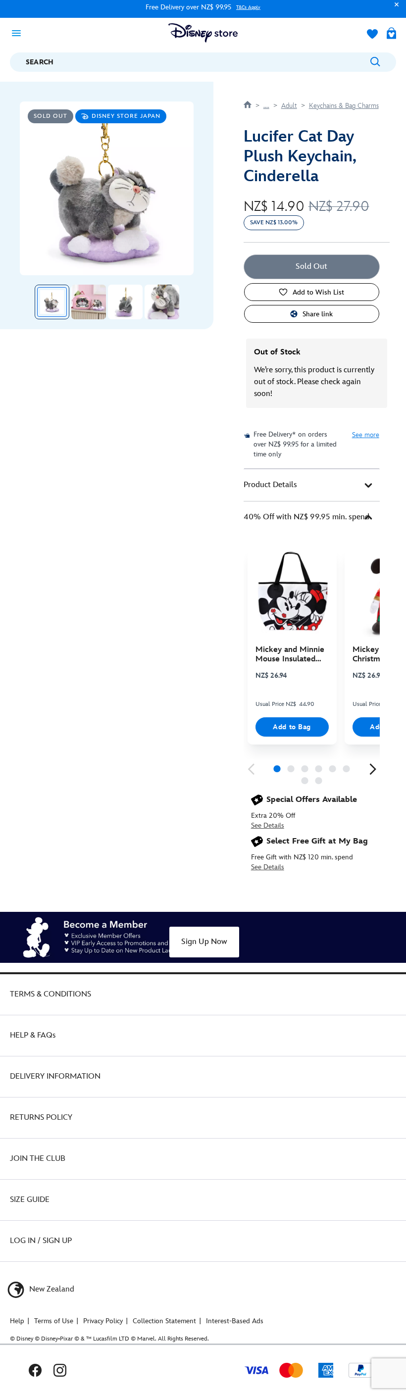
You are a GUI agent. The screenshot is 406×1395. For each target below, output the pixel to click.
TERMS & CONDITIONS (50, 994)
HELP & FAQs (32, 1035)
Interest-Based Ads (234, 1321)
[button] (394, 9)
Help (17, 1321)
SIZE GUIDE (30, 1199)
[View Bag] (391, 34)
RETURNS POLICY (41, 1117)
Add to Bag (292, 727)
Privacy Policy (103, 1321)
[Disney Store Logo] (203, 33)
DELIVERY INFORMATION (55, 1076)
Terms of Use (53, 1321)
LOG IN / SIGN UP (41, 1241)
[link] (251, 769)
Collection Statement (164, 1321)
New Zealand (50, 1289)
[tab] (312, 485)
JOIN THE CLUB (37, 1158)
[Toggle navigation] (19, 33)
